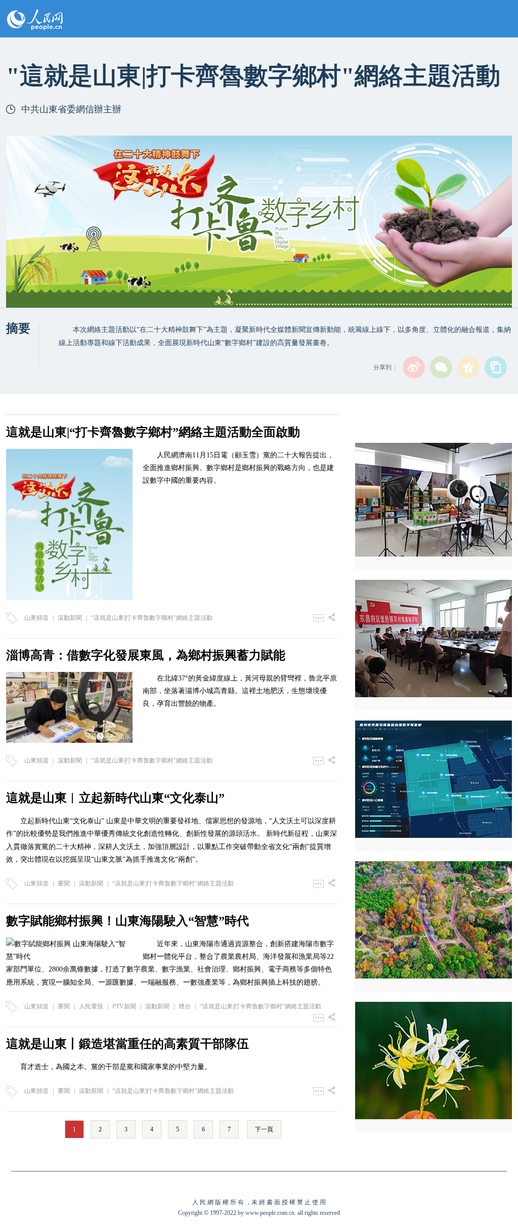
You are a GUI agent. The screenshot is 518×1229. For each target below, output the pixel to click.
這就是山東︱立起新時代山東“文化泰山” (115, 797)
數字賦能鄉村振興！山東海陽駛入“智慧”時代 (127, 920)
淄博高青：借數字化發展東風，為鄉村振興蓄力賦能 (145, 655)
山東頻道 (36, 617)
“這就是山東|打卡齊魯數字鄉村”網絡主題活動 (151, 617)
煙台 (185, 1006)
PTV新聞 (124, 1006)
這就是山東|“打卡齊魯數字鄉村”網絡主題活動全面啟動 (153, 432)
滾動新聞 (70, 617)
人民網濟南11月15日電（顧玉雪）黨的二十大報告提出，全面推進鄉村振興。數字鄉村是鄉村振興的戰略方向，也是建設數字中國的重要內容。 (238, 467)
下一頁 (264, 1129)
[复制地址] (496, 367)
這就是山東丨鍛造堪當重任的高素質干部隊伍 (127, 1043)
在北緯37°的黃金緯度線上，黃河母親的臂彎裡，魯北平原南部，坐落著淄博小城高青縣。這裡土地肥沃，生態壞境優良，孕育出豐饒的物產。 (240, 690)
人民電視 (91, 1006)
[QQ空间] (468, 367)
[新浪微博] (414, 367)
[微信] (441, 367)
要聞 (64, 883)
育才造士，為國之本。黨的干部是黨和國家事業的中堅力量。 (115, 1067)
